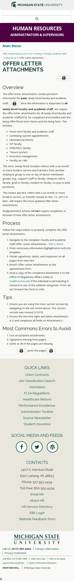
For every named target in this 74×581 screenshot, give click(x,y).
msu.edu (41, 558)
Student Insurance (37, 424)
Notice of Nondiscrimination (42, 562)
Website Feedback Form (37, 519)
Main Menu (12, 46)
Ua (30, 53)
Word (59, 244)
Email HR (37, 494)
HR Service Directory (37, 506)
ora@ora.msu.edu (19, 281)
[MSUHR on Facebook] (21, 447)
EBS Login (37, 513)
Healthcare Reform (37, 399)
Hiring (38, 53)
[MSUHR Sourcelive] (52, 447)
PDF (51, 244)
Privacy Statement (15, 553)
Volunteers (37, 387)
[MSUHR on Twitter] (37, 447)
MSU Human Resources (14, 53)
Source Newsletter (37, 418)
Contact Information (47, 548)
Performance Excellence (37, 405)
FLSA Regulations (37, 393)
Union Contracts (37, 374)
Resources (11, 57)
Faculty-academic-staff (55, 53)
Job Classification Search (37, 381)
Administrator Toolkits (37, 412)
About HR (37, 500)
